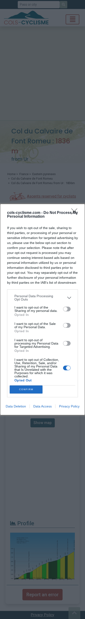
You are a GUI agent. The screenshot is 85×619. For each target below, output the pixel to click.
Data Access (42, 406)
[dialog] (42, 309)
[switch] (67, 309)
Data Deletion (16, 406)
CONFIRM (26, 389)
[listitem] (42, 297)
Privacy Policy (69, 406)
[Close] (75, 212)
